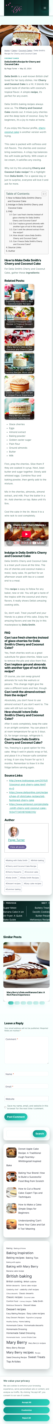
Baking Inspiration (19, 1253)
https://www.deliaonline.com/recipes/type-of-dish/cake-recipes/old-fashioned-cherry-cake (28, 796)
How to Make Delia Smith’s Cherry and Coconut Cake (25, 199)
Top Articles (13, 1361)
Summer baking (13, 889)
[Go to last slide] (8, 972)
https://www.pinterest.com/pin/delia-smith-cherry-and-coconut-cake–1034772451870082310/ (28, 808)
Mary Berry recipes (20, 1352)
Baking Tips (32, 1257)
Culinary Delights (26, 1301)
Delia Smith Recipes (29, 878)
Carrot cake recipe (29, 1285)
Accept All (26, 1402)
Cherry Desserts (13, 872)
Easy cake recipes (32, 883)
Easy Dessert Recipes (15, 1317)
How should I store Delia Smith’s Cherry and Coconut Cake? (27, 236)
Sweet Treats (36, 1357)
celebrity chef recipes (29, 1289)
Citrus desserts (12, 1293)
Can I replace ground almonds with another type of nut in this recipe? (28, 225)
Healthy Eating (12, 1322)
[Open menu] (45, 8)
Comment (12, 1039)
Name (10, 1074)
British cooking (14, 1281)
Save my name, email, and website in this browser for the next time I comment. (27, 1107)
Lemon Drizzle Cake (28, 1337)
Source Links (14, 247)
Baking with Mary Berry (22, 1266)
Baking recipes (15, 1257)
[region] (26, 1400)
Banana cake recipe (15, 1271)
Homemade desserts (33, 1325)
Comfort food (12, 1301)
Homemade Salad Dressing (20, 1333)
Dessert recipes (13, 883)
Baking (9, 1248)
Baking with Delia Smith (16, 860)
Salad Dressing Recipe (16, 1357)
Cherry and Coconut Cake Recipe (21, 866)
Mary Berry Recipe (15, 1347)
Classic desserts (26, 1293)
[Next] (45, 972)
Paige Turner (12, 69)
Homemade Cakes (14, 1325)
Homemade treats (13, 1337)
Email (9, 1086)
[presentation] (26, 965)
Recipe (37, 1353)
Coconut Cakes (11, 58)
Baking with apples (13, 1262)
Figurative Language (34, 1318)
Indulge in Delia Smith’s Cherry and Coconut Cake (25, 206)
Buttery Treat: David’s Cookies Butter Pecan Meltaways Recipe (40, 911)
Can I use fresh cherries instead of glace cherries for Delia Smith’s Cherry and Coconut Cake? (28, 217)
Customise (26, 1410)
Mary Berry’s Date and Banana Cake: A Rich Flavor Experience (26, 993)
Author (11, 251)
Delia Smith (11, 878)
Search (39, 1133)
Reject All (26, 1418)
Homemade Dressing (16, 1329)
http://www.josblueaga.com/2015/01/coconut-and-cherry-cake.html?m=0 (28, 784)
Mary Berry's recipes (37, 1343)
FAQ (10, 211)
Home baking (24, 1321)
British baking (37, 860)
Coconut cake (31, 872)
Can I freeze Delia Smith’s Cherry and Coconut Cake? (27, 242)
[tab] (11, 1003)
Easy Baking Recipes (15, 1313)
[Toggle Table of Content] (43, 194)
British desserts (13, 1285)
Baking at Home (20, 1248)
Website (10, 1099)
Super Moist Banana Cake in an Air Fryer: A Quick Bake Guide (13, 911)
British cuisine (30, 1281)
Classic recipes (14, 1297)
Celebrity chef (12, 1289)
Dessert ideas (30, 1305)
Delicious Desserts (14, 1305)
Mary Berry (16, 1342)
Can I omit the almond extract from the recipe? (28, 231)
